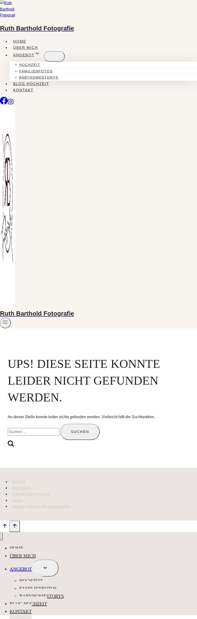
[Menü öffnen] (5, 323)
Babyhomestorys (38, 77)
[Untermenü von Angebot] (54, 56)
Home (19, 41)
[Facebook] (4, 103)
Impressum (21, 488)
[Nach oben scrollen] (4, 527)
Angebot (21, 569)
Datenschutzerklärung (30, 494)
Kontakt (23, 90)
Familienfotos (36, 71)
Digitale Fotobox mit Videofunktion (41, 506)
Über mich (25, 48)
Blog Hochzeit (31, 84)
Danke (17, 500)
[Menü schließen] (1, 536)
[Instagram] (10, 103)
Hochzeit (29, 65)
